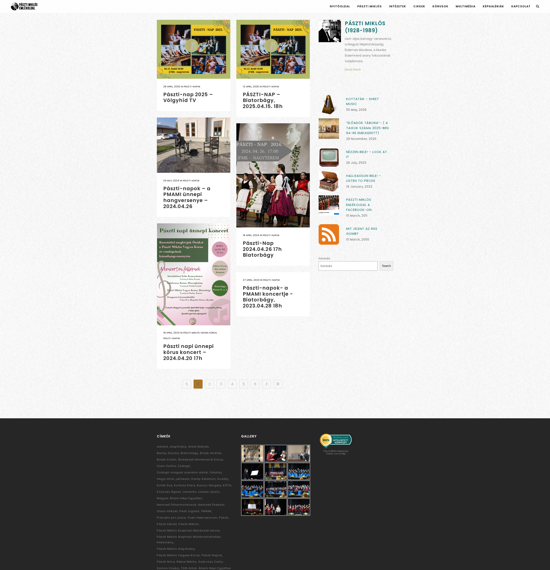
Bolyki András (211, 453)
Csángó (184, 466)
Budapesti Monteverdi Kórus (200, 459)
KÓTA (227, 485)
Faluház (216, 472)
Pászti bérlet (167, 524)
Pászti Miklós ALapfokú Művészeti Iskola (188, 530)
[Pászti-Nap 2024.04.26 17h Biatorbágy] (273, 175)
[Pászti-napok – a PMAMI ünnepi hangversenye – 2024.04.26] (193, 145)
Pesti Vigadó (189, 511)
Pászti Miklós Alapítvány (176, 549)
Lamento (190, 492)
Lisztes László (209, 492)
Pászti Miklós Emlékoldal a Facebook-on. (359, 204)
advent (162, 447)
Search (386, 265)
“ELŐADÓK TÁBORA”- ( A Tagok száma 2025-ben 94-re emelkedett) (367, 127)
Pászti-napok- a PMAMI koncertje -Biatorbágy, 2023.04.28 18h (268, 296)
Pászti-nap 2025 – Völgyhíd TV (188, 97)
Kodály (222, 479)
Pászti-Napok (192, 86)
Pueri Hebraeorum (202, 518)
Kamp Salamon (203, 479)
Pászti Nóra (166, 562)
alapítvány (178, 447)
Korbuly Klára (184, 485)
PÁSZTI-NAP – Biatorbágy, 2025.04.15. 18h (263, 100)
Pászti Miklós (189, 524)
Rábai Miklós (187, 562)
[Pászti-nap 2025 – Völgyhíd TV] (193, 49)
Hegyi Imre (165, 479)
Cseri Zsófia (166, 466)
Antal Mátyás (198, 447)
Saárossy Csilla (210, 562)
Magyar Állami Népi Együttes (179, 498)
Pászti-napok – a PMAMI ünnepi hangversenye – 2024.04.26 (187, 197)
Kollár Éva (164, 485)
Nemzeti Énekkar (211, 505)
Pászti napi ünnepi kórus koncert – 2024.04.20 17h (188, 352)
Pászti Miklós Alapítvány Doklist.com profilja (335, 452)
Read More (353, 69)
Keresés (324, 258)
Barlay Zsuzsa (168, 453)
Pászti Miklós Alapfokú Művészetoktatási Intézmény (189, 539)
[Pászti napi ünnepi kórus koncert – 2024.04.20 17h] (193, 274)
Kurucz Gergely (209, 485)
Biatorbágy (189, 453)
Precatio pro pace (171, 518)
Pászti (223, 518)
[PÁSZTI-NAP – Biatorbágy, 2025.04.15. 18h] (273, 49)
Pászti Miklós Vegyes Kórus (200, 332)
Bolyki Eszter (167, 459)
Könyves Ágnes (169, 492)
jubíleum (183, 479)
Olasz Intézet (167, 511)
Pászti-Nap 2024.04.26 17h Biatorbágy (262, 249)
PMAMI (206, 511)
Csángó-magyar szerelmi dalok (182, 472)
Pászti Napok (212, 555)
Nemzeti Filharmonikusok (177, 505)
